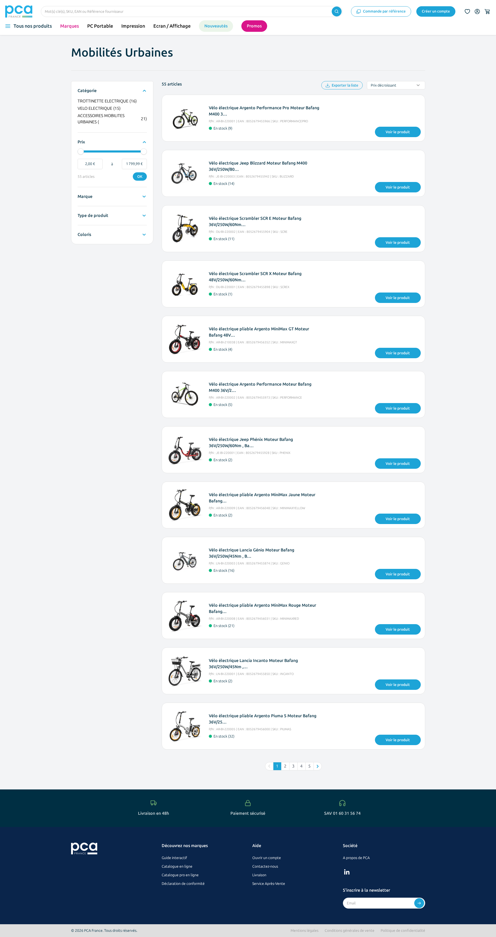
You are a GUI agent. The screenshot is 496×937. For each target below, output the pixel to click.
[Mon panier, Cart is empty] (487, 11)
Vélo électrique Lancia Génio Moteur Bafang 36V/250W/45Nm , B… (251, 553)
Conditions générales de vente (349, 930)
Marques (69, 26)
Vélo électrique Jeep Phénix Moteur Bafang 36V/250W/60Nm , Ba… (251, 442)
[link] (269, 766)
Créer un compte (436, 11)
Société (350, 845)
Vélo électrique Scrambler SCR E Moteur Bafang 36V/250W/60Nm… (255, 221)
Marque (85, 197)
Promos (254, 25)
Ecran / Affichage (172, 26)
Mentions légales (304, 930)
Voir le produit (398, 132)
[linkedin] (347, 872)
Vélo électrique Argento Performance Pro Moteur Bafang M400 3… (264, 111)
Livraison (259, 875)
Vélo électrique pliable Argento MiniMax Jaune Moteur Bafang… (262, 497)
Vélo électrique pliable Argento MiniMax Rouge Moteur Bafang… (262, 608)
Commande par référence (384, 11)
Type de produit (93, 216)
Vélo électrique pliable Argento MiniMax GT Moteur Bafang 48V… (259, 332)
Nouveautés (216, 25)
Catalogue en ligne (177, 866)
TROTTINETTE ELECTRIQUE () (107, 101)
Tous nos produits (33, 26)
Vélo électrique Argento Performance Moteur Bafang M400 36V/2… (260, 387)
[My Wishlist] (467, 11)
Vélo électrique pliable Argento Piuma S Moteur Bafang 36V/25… (262, 719)
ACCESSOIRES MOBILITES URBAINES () (112, 118)
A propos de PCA (356, 858)
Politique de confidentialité (403, 930)
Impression (133, 26)
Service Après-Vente (268, 883)
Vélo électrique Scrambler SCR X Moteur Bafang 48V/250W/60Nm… (255, 276)
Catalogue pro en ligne (180, 875)
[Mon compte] (477, 11)
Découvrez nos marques (185, 845)
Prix (82, 142)
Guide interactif (174, 858)
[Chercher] (337, 11)
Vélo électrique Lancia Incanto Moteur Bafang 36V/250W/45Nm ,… (253, 663)
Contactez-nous (265, 866)
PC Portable (100, 26)
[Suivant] (317, 766)
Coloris (84, 235)
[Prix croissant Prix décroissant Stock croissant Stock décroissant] (396, 85)
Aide (256, 845)
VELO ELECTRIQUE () (99, 109)
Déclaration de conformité (183, 883)
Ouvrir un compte (266, 858)
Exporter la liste (345, 85)
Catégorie (87, 91)
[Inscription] (419, 903)
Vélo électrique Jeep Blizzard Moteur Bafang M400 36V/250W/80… (258, 166)
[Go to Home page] (19, 11)
